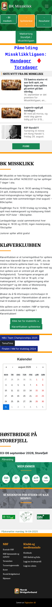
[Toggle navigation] (47, 6)
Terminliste (7, 561)
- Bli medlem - (8, 19)
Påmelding (7, 459)
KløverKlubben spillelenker (26, 326)
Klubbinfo (27, 553)
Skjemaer (7, 578)
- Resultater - (44, 21)
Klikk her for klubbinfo (24, 320)
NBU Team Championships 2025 (19, 337)
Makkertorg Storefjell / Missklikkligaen (26, 37)
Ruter (5, 570)
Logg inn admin (29, 566)
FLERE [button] (26, 146)
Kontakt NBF (8, 549)
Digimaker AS (30, 602)
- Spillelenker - (26, 21)
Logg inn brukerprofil (32, 561)
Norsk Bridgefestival (11, 574)
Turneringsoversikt (11, 565)
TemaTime (7, 343)
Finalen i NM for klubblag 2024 (19, 348)
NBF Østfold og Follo (31, 557)
